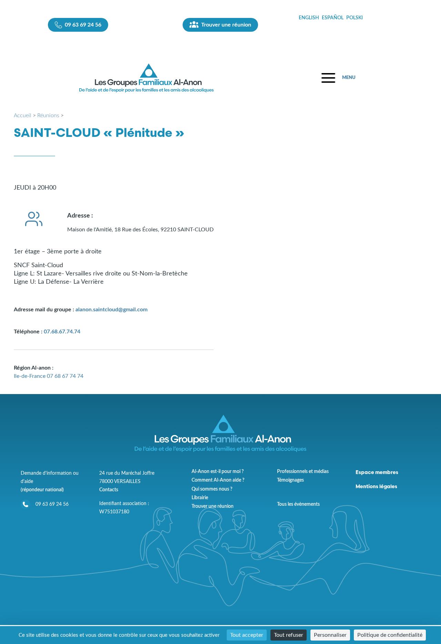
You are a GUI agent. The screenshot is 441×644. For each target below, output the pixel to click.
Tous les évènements (298, 504)
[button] (338, 78)
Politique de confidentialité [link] (389, 635)
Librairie (200, 497)
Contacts (108, 489)
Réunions (48, 115)
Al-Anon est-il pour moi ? (218, 471)
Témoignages (290, 480)
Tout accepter (246, 635)
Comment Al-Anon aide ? (218, 480)
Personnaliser (330, 635)
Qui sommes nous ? (212, 489)
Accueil (22, 115)
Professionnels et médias (303, 471)
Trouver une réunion (213, 506)
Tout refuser (288, 635)
